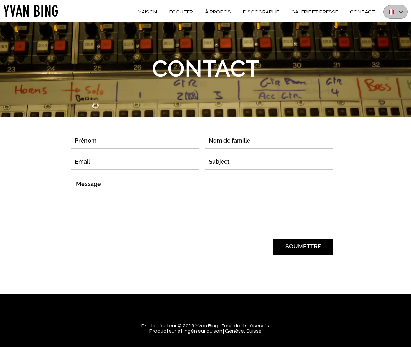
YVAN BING (30, 11)
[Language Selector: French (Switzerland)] (395, 12)
